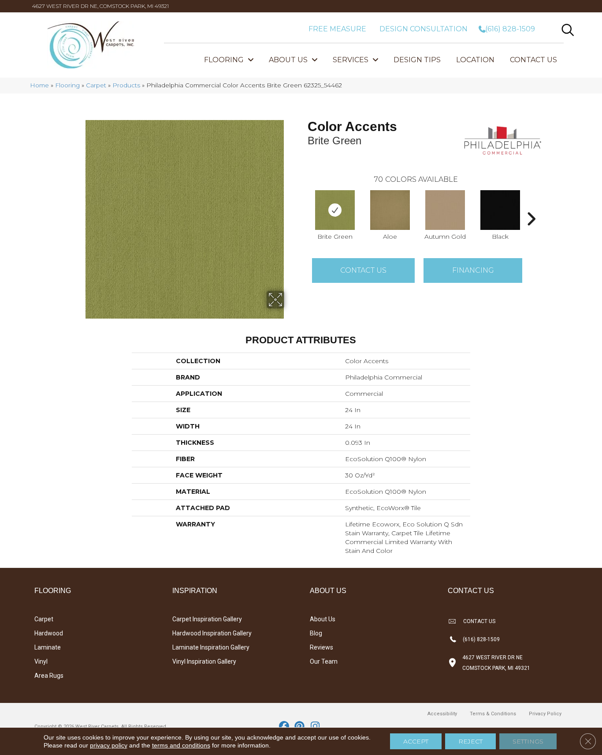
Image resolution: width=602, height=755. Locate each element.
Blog (316, 633)
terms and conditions (181, 745)
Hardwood (48, 633)
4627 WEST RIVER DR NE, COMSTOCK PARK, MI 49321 (100, 6)
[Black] (500, 210)
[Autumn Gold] (445, 210)
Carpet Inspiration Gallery (207, 619)
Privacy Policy (545, 714)
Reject (470, 741)
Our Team (324, 661)
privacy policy (108, 745)
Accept (415, 741)
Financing (473, 270)
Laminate (47, 647)
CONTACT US (479, 621)
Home (39, 85)
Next (531, 205)
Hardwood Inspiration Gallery (212, 633)
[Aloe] (390, 210)
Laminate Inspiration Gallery (210, 647)
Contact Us (363, 270)
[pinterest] (300, 726)
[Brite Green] (335, 210)
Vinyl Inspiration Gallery (204, 661)
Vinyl (41, 661)
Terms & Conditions (493, 714)
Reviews (321, 647)
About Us (322, 619)
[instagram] (315, 726)
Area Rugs (48, 675)
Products (126, 85)
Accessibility (442, 714)
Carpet (96, 85)
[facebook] (284, 726)
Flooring (67, 85)
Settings (528, 741)
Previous (303, 205)
